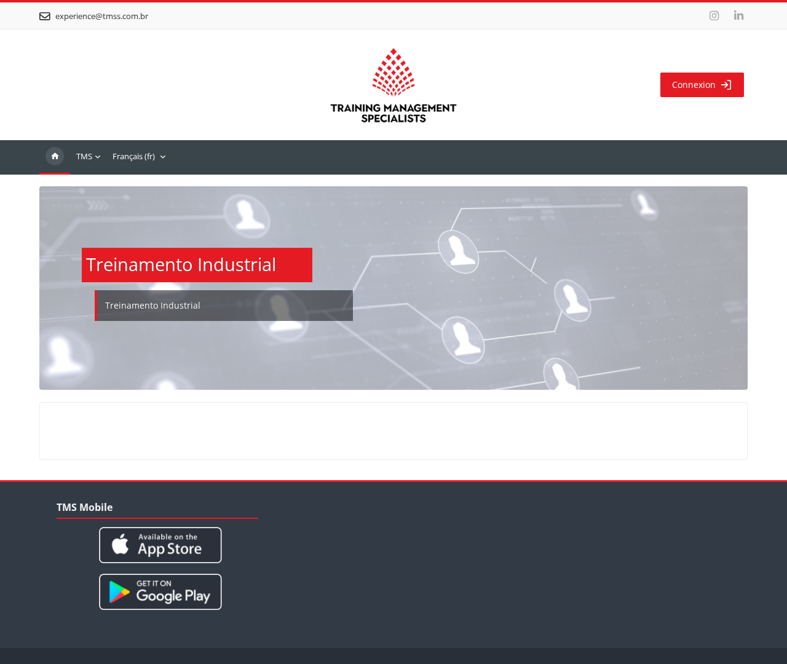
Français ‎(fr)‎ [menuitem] (134, 156)
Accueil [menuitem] (54, 157)
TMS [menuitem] (84, 156)
